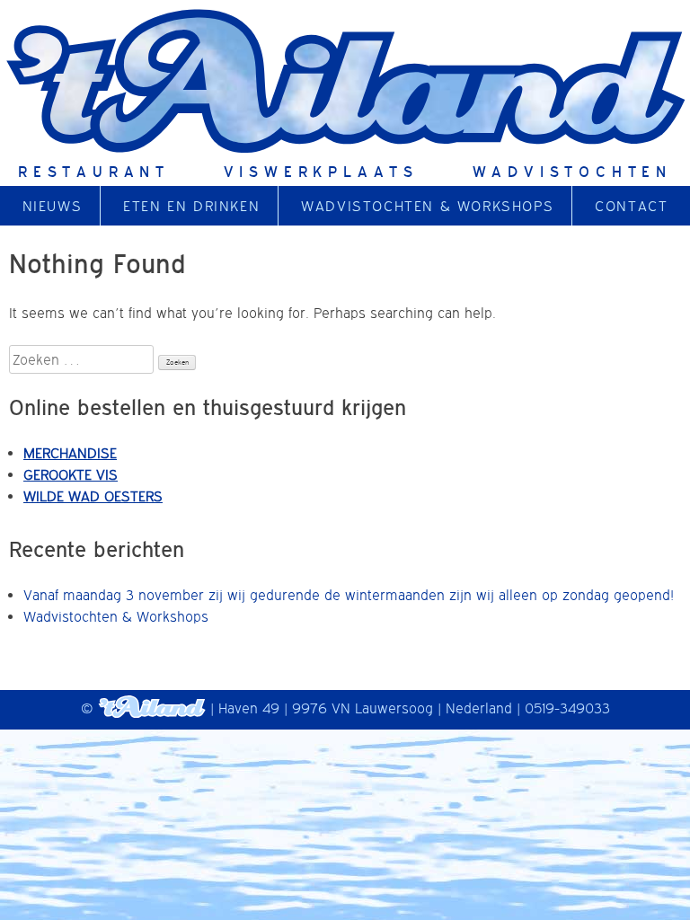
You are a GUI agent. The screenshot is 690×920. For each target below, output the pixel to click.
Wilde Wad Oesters (93, 496)
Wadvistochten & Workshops (427, 206)
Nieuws (52, 206)
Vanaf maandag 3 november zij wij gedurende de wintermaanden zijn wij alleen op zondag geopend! (348, 595)
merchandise (70, 453)
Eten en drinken (191, 206)
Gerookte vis (70, 474)
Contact (631, 206)
